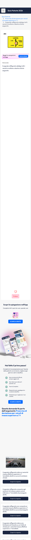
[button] (3, 10)
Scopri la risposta (15, 482)
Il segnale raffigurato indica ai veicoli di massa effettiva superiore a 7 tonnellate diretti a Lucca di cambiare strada (15, 475)
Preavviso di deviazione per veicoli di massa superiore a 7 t (14, 19)
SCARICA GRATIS (15, 321)
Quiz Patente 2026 (15, 10)
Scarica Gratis (23, 56)
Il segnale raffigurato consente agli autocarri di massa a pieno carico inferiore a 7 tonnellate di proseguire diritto (14, 492)
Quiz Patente (6, 17)
